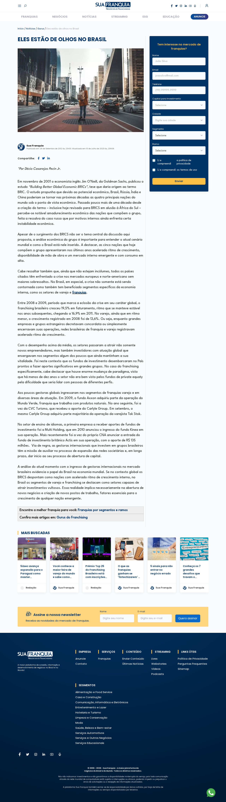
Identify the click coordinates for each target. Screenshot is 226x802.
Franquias (29, 17)
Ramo (155, 144)
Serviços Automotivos (89, 733)
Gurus (41, 28)
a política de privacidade (184, 162)
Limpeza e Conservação (91, 717)
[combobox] (176, 120)
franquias (79, 292)
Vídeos (155, 669)
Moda (79, 723)
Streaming (119, 17)
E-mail (141, 611)
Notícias (89, 17)
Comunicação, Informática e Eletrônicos (101, 702)
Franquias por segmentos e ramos (103, 510)
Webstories (158, 664)
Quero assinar (187, 618)
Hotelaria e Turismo (88, 712)
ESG (145, 17)
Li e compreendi (174, 162)
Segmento (158, 128)
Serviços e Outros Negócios (93, 738)
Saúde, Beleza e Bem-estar (93, 728)
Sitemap (183, 669)
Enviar (179, 181)
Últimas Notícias (133, 664)
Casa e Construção (88, 697)
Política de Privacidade (193, 658)
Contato (81, 664)
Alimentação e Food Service (93, 692)
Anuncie (199, 16)
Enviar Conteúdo (133, 658)
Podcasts (157, 674)
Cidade (156, 113)
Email (155, 69)
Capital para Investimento (166, 98)
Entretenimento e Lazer (90, 707)
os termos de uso (187, 170)
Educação (171, 17)
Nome (155, 55)
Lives (154, 658)
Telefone (156, 84)
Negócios (59, 17)
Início (21, 28)
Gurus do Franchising (72, 517)
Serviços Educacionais (89, 743)
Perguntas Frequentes (192, 664)
